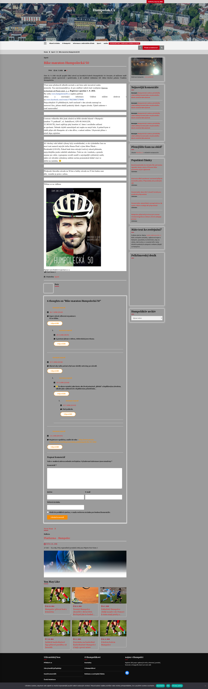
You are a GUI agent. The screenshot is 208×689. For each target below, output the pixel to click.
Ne (168, 686)
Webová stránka (53, 502)
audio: (121, 43)
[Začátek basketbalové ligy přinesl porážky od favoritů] (57, 628)
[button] (140, 47)
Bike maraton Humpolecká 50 (66, 63)
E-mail (87, 492)
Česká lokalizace (50, 679)
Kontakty (87, 663)
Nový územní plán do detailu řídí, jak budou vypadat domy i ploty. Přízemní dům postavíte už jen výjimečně (146, 167)
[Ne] (205, 686)
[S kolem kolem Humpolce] (113, 628)
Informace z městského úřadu (83, 43)
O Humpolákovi (89, 668)
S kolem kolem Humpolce (108, 643)
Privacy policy (177, 686)
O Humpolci (66, 43)
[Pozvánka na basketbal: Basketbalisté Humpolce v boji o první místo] (85, 628)
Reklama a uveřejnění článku (94, 674)
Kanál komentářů (50, 674)
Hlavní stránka (54, 43)
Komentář (52, 465)
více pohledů (149, 77)
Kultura (47, 534)
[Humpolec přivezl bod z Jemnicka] (57, 595)
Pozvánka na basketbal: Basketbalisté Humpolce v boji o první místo (84, 644)
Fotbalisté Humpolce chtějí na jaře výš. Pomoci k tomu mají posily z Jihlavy (112, 612)
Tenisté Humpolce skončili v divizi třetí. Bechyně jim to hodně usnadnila (83, 612)
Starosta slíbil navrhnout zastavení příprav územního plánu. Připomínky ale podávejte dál (146, 181)
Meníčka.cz (139, 152)
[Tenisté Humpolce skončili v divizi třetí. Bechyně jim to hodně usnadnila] (85, 595)
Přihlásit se (48, 663)
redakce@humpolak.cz (153, 235)
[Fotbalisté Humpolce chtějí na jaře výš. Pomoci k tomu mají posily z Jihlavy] (113, 595)
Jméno (49, 492)
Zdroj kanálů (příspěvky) (52, 668)
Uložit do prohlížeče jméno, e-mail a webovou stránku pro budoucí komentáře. (79, 512)
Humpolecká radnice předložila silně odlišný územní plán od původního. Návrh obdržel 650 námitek (145, 95)
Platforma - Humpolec (57, 538)
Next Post (48, 529)
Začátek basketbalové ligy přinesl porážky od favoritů (56, 644)
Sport (99, 43)
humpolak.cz (104, 10)
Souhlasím (160, 686)
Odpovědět (55, 323)
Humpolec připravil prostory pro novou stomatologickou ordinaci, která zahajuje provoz (146, 216)
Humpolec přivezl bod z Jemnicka (56, 610)
